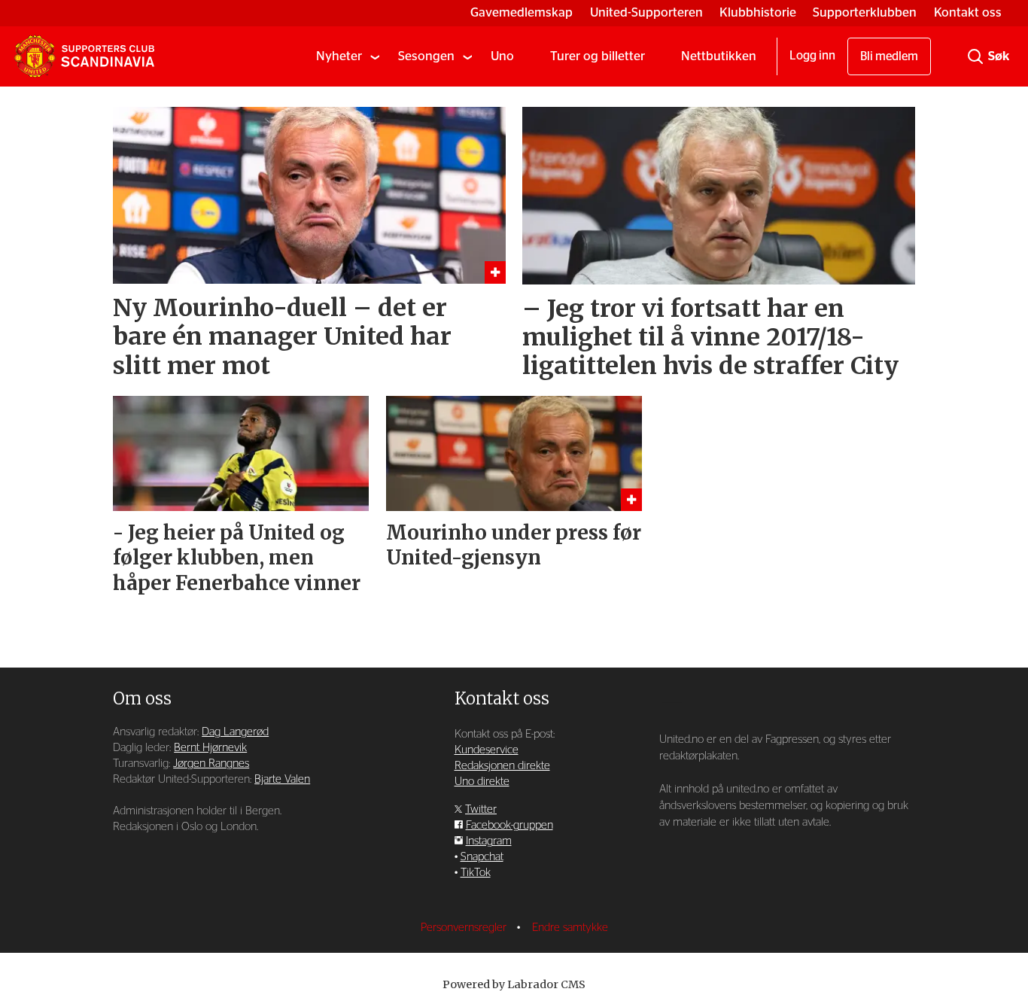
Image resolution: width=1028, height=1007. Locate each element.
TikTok (476, 872)
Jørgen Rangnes (211, 763)
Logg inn (812, 56)
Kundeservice (487, 750)
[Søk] (975, 56)
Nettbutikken (718, 56)
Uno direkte (482, 781)
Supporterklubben (865, 12)
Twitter (481, 809)
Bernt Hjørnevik (210, 747)
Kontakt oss (968, 12)
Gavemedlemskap (521, 12)
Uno (502, 56)
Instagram (489, 841)
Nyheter (339, 56)
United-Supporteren (646, 12)
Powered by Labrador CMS (514, 984)
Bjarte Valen (282, 779)
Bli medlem (889, 56)
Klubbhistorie (757, 12)
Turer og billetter (597, 56)
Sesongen (426, 56)
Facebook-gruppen (509, 825)
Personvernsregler (465, 927)
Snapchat (482, 856)
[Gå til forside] (84, 56)
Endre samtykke (570, 927)
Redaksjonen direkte (502, 765)
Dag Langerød (235, 732)
